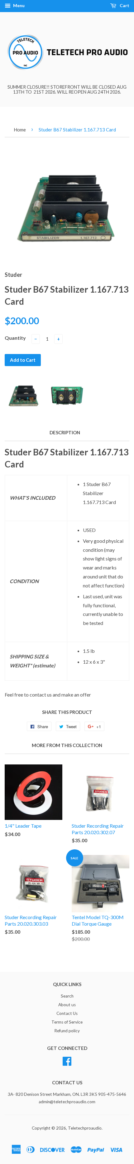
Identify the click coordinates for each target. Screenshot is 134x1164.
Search (67, 996)
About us (67, 1004)
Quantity (15, 338)
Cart (124, 5)
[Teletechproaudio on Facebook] (67, 1060)
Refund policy (67, 1030)
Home (20, 129)
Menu (18, 5)
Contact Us (67, 1013)
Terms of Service (67, 1022)
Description (65, 432)
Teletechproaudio (85, 1128)
